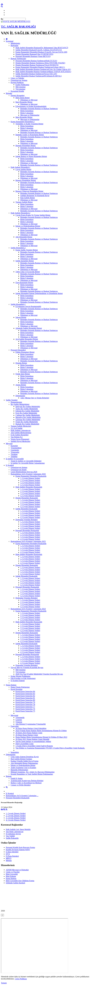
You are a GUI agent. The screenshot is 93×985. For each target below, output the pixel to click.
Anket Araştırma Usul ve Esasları (23, 768)
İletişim (8, 776)
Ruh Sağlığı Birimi (27, 198)
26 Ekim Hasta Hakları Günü (27, 735)
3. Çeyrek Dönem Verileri (30, 483)
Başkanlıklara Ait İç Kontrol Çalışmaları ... (22, 796)
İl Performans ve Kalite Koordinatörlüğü (31, 106)
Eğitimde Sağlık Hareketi (15, 883)
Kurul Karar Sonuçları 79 (25, 702)
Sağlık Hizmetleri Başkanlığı (26, 509)
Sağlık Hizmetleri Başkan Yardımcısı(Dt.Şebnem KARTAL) (39, 76)
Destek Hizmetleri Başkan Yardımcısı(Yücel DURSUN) (37, 65)
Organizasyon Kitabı (19, 470)
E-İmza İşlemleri (12, 852)
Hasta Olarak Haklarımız (20, 687)
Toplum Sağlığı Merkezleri (21, 426)
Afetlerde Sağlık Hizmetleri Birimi (29, 328)
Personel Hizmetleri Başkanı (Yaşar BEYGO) (33, 56)
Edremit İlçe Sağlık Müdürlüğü (27, 411)
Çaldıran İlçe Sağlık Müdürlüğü (28, 415)
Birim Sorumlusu (26, 111)
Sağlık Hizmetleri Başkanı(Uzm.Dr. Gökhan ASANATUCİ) (39, 50)
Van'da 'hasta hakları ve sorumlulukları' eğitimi (33, 741)
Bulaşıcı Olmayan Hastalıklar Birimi (29, 191)
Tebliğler (14, 457)
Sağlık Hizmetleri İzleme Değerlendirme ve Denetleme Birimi (39, 293)
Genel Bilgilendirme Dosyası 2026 (24, 472)
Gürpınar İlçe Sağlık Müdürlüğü (28, 420)
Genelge (19, 720)
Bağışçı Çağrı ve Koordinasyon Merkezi (26, 783)
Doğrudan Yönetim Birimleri (27, 520)
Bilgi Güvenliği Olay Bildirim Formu (20, 881)
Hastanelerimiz (16, 402)
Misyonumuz (21, 87)
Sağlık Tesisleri (11, 400)
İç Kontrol (10, 465)
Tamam (4, 983)
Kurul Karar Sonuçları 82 (25, 696)
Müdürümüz (15, 43)
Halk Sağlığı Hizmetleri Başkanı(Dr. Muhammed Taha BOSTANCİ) (42, 48)
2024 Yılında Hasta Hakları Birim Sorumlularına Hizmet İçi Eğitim (41, 731)
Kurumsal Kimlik (17, 91)
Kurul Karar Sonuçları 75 (25, 711)
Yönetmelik (20, 718)
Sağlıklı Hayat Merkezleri (20, 441)
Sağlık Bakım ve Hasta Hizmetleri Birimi (31, 156)
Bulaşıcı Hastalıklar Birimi (26, 180)
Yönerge (19, 722)
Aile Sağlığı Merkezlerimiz (21, 433)
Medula (9, 860)
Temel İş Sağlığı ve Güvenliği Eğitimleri (26, 461)
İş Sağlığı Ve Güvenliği (15, 459)
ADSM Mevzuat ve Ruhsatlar (17, 870)
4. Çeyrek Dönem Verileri (30, 485)
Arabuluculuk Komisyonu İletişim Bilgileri (27, 781)
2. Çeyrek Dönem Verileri (30, 480)
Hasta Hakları (11, 685)
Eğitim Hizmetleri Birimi (25, 352)
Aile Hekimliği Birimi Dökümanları (24, 763)
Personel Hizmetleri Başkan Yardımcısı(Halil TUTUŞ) (36, 61)
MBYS (8, 858)
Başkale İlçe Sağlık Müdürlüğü (27, 424)
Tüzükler (14, 454)
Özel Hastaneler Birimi (24, 283)
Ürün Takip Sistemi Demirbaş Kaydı (25, 757)
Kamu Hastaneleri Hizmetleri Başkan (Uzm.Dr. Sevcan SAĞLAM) (41, 52)
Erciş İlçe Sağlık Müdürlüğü (26, 413)
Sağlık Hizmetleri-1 (18, 304)
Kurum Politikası (17, 82)
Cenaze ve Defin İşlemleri (21, 785)
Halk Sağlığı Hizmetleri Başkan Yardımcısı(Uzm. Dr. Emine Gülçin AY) (43, 69)
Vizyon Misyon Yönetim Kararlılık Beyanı (27, 667)
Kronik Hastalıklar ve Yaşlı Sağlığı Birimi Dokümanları (32, 774)
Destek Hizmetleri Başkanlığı (27, 498)
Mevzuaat (14, 715)
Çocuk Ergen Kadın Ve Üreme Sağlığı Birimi (33, 215)
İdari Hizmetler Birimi (24, 102)
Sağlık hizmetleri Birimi (25, 261)
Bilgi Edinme (11, 876)
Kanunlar (14, 446)
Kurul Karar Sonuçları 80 (25, 700)
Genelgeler (15, 450)
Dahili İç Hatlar (17, 778)
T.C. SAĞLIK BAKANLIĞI (18, 26)
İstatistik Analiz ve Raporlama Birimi (30, 135)
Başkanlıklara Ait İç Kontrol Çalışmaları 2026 (28, 474)
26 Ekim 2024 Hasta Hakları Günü (29, 733)
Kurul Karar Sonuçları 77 (25, 707)
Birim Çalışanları (26, 113)
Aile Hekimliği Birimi (24, 237)
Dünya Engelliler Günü (24, 744)
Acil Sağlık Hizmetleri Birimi (27, 339)
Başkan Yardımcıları (18, 59)
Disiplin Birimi (21, 363)
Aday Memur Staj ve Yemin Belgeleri (34, 398)
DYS (8, 854)
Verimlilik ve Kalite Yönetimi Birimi (29, 124)
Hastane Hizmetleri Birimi (25, 146)
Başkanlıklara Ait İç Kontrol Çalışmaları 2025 (28, 541)
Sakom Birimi (21, 317)
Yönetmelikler (16, 448)
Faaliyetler (15, 726)
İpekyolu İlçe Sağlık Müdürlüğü (28, 407)
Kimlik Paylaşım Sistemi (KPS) (18, 850)
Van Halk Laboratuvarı (14, 832)
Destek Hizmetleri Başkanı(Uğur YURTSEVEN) (34, 54)
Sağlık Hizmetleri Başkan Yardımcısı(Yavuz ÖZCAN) (36, 74)
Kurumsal (9, 41)
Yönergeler (15, 452)
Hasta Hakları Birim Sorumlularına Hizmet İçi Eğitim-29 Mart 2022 (41, 737)
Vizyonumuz (20, 89)
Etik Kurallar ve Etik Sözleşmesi (23, 678)
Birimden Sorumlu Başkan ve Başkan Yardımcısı (39, 109)
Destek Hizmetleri (17, 95)
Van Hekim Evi (17, 437)
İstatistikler (15, 752)
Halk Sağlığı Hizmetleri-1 (20, 167)
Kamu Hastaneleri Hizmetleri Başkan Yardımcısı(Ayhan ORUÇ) (40, 67)
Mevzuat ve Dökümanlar (29, 115)
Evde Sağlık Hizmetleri (19, 435)
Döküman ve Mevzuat (28, 100)
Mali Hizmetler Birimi (24, 117)
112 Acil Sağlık (16, 428)
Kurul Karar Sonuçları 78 (25, 704)
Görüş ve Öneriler (13, 872)
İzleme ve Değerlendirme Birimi (28, 226)
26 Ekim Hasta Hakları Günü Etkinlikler (31, 728)
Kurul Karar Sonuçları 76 (25, 709)
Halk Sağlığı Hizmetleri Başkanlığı (29, 487)
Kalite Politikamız (22, 85)
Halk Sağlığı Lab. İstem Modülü (18, 829)
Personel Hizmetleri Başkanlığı (27, 530)
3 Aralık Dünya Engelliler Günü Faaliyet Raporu (34, 746)
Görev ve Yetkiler (17, 78)
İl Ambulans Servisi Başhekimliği (28, 306)
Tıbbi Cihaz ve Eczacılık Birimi (28, 272)
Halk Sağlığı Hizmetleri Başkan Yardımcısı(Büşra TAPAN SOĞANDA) (43, 72)
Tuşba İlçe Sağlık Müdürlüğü (27, 409)
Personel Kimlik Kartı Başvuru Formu (20, 847)
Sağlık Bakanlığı (12, 838)
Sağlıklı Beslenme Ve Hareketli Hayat (34, 196)
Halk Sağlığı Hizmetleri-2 (20, 213)
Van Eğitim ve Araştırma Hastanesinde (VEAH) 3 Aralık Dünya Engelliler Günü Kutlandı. (50, 748)
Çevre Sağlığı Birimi (23, 169)
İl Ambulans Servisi (13, 834)
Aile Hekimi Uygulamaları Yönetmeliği (31, 724)
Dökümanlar (20, 396)
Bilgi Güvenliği (12, 874)
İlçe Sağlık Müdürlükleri (20, 404)
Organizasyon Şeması (19, 80)
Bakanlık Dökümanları (19, 770)
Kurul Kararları (16, 689)
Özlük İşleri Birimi (23, 374)
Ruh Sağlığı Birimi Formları (21, 759)
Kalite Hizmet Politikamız (20, 676)
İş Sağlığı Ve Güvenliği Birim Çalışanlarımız (28, 463)
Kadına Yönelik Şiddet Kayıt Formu (24, 761)
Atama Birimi (21, 385)
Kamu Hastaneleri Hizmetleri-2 (23, 122)
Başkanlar (14, 45)
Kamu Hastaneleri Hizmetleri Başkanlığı (31, 476)
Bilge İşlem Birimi (23, 98)
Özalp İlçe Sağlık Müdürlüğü (27, 422)
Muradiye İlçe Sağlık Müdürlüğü (28, 417)
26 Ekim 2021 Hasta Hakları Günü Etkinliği (32, 739)
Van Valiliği (10, 836)
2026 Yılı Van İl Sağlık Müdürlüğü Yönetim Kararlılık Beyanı (39, 674)
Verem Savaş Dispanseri (20, 439)
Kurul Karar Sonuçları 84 (25, 691)
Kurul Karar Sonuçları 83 (25, 694)
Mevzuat (9, 443)
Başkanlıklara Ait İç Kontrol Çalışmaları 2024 (28, 609)
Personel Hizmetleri (18, 350)
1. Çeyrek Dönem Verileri (30, 478)
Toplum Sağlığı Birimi (24, 202)
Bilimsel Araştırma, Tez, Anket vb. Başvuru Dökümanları (32, 772)
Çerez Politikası (21, 979)
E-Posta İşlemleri (12, 856)
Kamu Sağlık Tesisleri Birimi (27, 250)
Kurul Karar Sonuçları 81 (25, 698)
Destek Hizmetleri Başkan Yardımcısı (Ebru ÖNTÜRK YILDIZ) (40, 63)
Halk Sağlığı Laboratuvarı (21, 430)
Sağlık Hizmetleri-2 (18, 248)
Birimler (9, 93)
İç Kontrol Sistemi (18, 681)
